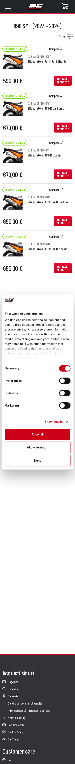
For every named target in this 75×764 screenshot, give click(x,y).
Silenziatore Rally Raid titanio (47, 61)
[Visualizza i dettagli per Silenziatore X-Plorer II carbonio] (13, 202)
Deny (37, 460)
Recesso (12, 689)
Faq (9, 760)
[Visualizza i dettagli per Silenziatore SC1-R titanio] (13, 155)
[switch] (64, 380)
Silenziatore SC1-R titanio (44, 155)
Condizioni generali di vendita (24, 703)
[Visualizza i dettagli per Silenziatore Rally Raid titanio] (13, 61)
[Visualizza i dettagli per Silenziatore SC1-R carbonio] (13, 108)
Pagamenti (13, 682)
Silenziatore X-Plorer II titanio (47, 249)
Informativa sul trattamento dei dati (29, 710)
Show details (53, 421)
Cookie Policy (15, 732)
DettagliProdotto (62, 80)
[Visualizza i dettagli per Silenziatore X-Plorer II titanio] (13, 248)
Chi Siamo (13, 739)
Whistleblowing (16, 717)
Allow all (38, 434)
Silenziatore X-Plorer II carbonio (49, 202)
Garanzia (12, 696)
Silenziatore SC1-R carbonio (46, 108)
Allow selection (37, 447)
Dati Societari (15, 725)
